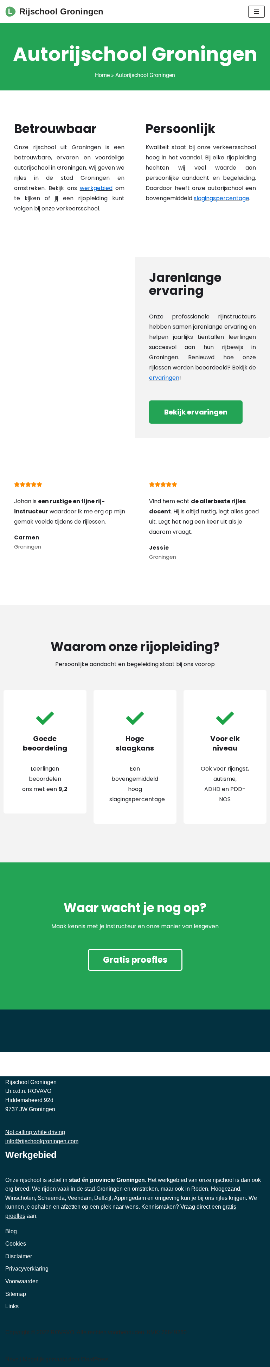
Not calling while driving (35, 1132)
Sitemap (15, 1294)
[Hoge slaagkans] (135, 718)
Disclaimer (18, 1256)
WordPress (95, 1359)
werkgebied (96, 188)
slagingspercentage (221, 198)
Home (102, 75)
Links (12, 1306)
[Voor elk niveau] (225, 718)
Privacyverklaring (27, 1269)
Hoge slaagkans (135, 743)
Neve (12, 1359)
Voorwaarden (22, 1281)
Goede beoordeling (45, 743)
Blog (11, 1231)
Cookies (15, 1244)
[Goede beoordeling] (45, 718)
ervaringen (164, 378)
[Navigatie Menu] (256, 12)
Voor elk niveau (225, 743)
